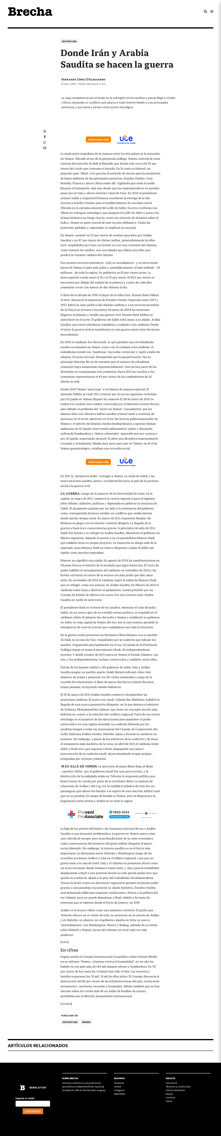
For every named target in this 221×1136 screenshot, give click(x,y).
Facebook (119, 1082)
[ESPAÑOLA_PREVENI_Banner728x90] (110, 814)
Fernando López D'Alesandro (83, 79)
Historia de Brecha (175, 1090)
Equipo (169, 1093)
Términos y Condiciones (178, 1086)
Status (169, 1101)
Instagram (119, 1090)
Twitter (117, 1086)
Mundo (86, 1022)
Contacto (170, 1097)
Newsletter (119, 1093)
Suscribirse (171, 1082)
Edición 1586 (69, 41)
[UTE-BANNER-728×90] (110, 139)
